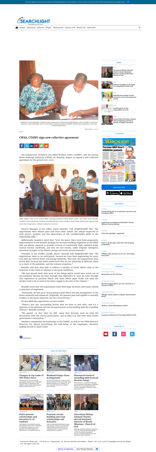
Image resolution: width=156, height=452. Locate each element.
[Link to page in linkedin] (31, 146)
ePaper (49, 28)
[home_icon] (17, 27)
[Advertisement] (78, 43)
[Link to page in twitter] (26, 146)
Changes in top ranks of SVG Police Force (31, 376)
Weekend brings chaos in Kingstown (58, 376)
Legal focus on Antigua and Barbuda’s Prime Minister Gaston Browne (117, 223)
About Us (81, 28)
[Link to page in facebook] (22, 146)
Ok (128, 2)
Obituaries (57, 28)
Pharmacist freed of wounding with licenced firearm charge (86, 378)
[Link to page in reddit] (46, 146)
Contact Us (69, 28)
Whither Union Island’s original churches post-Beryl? (118, 295)
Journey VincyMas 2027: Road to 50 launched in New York (124, 85)
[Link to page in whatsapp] (41, 146)
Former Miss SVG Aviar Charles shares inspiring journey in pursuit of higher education (124, 120)
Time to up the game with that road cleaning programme (117, 243)
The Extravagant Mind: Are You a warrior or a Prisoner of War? (118, 284)
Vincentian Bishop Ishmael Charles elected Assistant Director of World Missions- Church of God (84, 420)
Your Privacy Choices (84, 449)
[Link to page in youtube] (106, 334)
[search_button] (139, 27)
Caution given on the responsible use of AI (120, 109)
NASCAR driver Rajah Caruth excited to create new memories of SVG (124, 97)
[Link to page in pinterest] (36, 146)
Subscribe (91, 28)
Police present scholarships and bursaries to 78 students (28, 418)
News (21, 28)
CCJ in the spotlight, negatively (112, 233)
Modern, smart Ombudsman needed (114, 305)
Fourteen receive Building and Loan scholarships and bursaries (56, 418)
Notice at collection (65, 449)
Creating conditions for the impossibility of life (118, 315)
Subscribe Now (119, 187)
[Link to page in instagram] (123, 334)
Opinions (31, 28)
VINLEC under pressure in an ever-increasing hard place (118, 254)
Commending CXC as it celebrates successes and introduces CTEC (118, 212)
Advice (40, 28)
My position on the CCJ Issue (111, 274)
